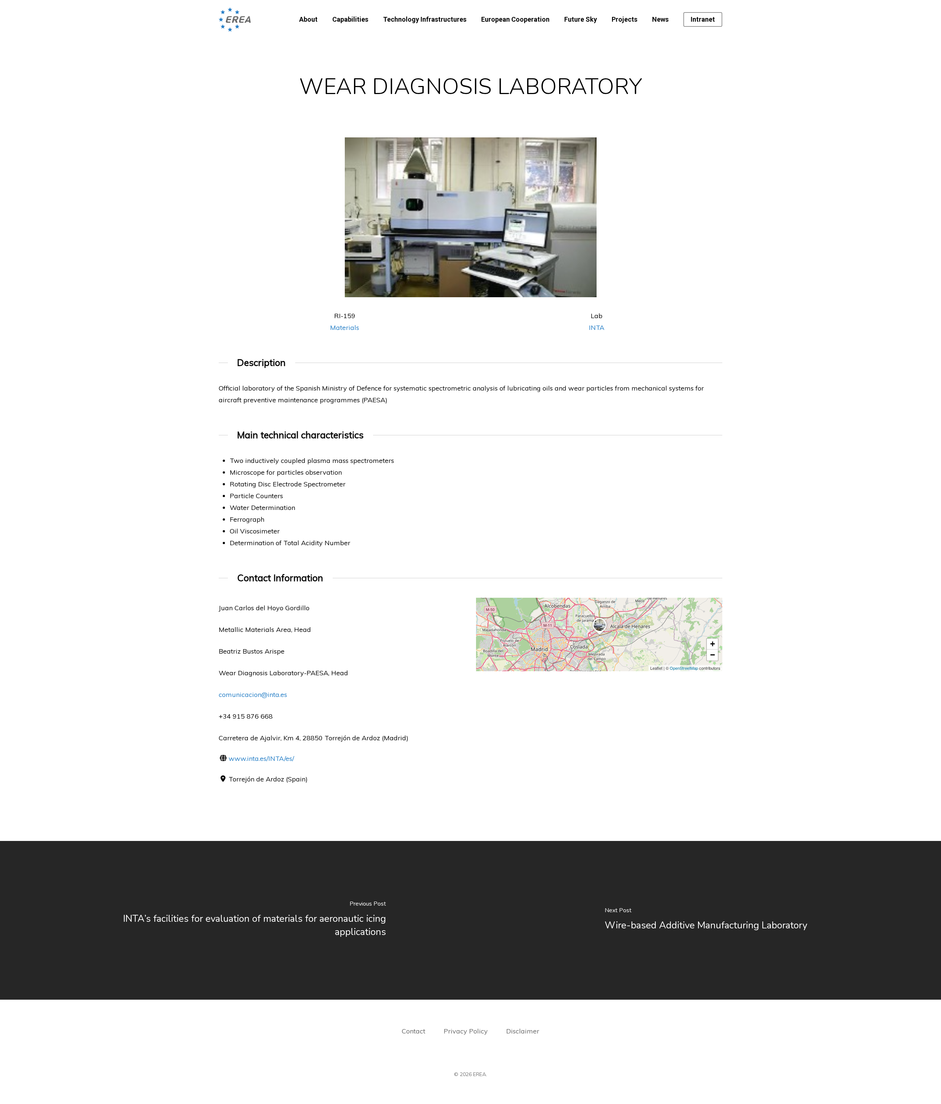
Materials (344, 327)
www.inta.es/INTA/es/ (261, 758)
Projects (624, 19)
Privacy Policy (467, 1031)
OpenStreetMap (684, 668)
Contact (413, 1031)
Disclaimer (522, 1031)
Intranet (703, 19)
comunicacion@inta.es (253, 694)
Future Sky (580, 19)
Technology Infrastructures (424, 19)
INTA (596, 327)
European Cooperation (515, 19)
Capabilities (350, 19)
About (308, 19)
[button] (599, 634)
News (660, 19)
